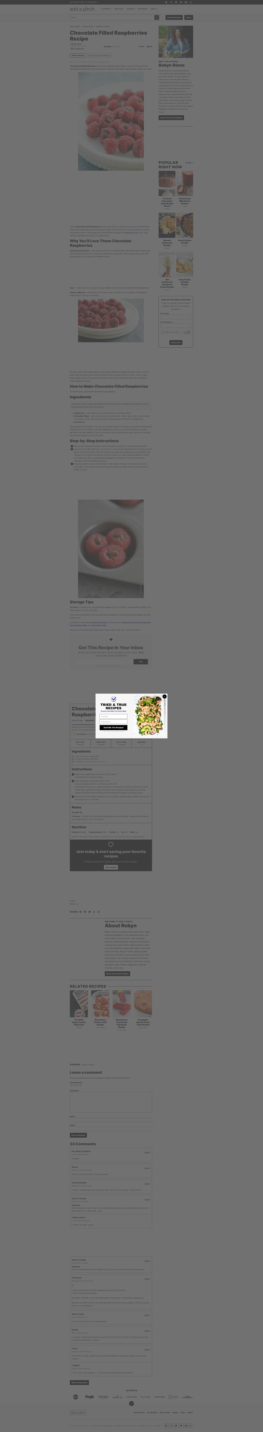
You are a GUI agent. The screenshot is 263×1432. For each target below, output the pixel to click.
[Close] (165, 696)
